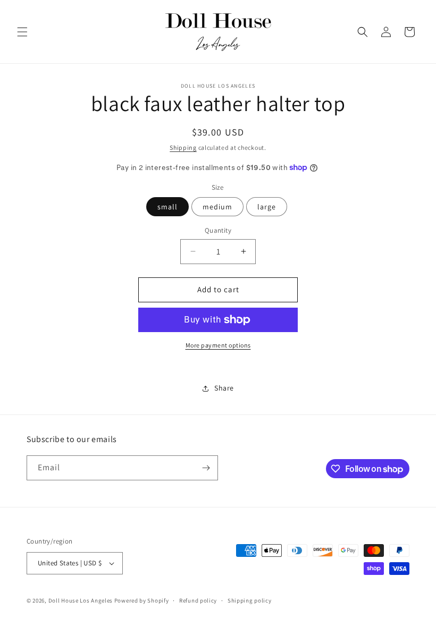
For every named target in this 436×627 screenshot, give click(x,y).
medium (217, 206)
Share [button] (224, 388)
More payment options (218, 345)
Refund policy (198, 600)
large (266, 206)
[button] (22, 32)
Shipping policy (250, 600)
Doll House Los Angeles (80, 600)
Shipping (183, 147)
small (167, 206)
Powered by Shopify (141, 600)
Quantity (218, 230)
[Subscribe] (205, 467)
